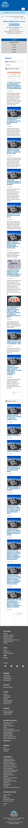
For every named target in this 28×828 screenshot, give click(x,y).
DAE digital (5, 699)
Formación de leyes (7, 724)
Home (2, 16)
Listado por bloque (7, 677)
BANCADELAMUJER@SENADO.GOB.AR (14, 27)
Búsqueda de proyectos (7, 687)
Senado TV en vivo (7, 703)
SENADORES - (6, 12)
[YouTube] (5, 666)
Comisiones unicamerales (8, 711)
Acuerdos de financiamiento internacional (8, 775)
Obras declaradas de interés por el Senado (11, 730)
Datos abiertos (6, 782)
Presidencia (5, 633)
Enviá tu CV (5, 643)
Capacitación (5, 751)
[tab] (14, 61)
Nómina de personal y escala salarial (10, 770)
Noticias (5, 650)
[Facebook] (23, 666)
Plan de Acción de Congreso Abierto (10, 777)
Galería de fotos (6, 651)
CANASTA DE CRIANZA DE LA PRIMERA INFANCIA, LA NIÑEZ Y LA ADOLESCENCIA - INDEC (14, 342)
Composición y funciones (8, 722)
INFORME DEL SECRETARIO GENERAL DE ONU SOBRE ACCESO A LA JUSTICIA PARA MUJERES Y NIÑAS (14, 151)
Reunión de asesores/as (13, 435)
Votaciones (5, 694)
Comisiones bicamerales (8, 712)
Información (14, 39)
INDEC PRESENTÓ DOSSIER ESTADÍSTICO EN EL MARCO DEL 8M (13, 215)
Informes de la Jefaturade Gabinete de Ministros (8, 734)
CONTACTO (5, 657)
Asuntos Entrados (6, 697)
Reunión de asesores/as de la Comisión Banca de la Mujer (13, 488)
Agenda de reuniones (7, 714)
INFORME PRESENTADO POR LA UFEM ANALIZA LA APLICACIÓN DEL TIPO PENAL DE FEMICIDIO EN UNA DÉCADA (14, 121)
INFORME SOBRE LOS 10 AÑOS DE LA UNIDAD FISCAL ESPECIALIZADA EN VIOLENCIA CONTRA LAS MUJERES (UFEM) (13, 245)
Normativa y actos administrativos (10, 763)
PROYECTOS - (12, 12)
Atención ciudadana (7, 794)
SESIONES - (17, 12)
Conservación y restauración (8, 799)
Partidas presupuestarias (8, 768)
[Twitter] (17, 666)
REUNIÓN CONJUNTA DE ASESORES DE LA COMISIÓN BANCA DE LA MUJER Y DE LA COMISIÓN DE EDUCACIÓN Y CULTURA (14, 532)
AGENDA (5, 655)
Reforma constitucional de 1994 (9, 738)
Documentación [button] (11, 61)
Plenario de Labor (6, 695)
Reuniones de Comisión (14, 42)
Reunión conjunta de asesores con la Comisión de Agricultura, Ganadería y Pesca (14, 417)
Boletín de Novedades (7, 702)
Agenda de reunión (14, 24)
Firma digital (5, 785)
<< (13, 614)
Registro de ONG (6, 798)
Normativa (14, 52)
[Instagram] (11, 666)
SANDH (4, 796)
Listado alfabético (6, 675)
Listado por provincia (7, 678)
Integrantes (14, 49)
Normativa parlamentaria (8, 762)
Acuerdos (5, 727)
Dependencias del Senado (8, 636)
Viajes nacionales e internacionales (10, 767)
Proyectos (14, 44)
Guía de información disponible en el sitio (11, 787)
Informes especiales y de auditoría (10, 781)
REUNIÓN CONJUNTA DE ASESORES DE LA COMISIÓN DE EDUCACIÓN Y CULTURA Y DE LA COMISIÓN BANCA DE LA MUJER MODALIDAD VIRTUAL (14, 509)
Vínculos (14, 47)
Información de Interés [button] (13, 68)
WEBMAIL (5, 803)
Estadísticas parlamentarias (8, 729)
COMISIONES (22, 12)
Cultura (4, 747)
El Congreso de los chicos (8, 801)
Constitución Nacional (7, 638)
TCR (4, 805)
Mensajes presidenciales (8, 732)
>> (13, 395)
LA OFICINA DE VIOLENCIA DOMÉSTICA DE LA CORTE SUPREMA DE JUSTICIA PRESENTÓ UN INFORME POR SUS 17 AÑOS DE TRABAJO (14, 273)
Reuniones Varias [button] (11, 401)
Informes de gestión (7, 779)
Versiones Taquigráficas (8, 700)
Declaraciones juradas (7, 773)
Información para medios (8, 653)
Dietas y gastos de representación (9, 771)
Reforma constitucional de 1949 (9, 736)
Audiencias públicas (7, 784)
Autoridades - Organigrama (8, 635)
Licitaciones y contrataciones (9, 765)
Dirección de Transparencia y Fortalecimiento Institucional (9, 759)
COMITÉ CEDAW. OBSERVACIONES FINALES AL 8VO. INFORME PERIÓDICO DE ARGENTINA (14, 182)
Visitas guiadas (6, 749)
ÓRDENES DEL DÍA (7, 740)
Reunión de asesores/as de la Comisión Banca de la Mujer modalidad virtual (13, 469)
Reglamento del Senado (8, 641)
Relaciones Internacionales (8, 726)
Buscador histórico (7, 680)
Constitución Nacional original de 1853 (11, 640)
